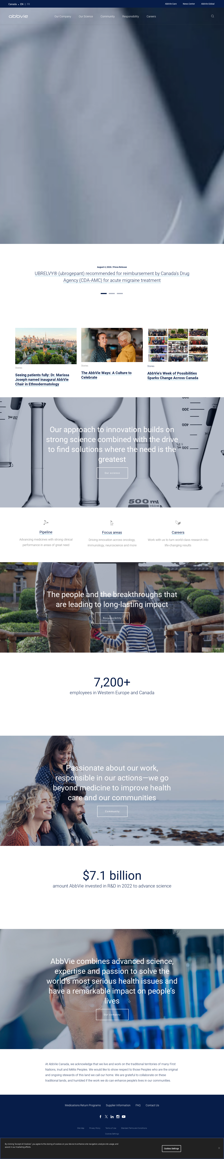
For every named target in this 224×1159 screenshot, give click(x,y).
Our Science (86, 16)
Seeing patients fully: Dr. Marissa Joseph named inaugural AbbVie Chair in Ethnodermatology (42, 379)
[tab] (104, 293)
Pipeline (45, 532)
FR (28, 4)
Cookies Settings (112, 1134)
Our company (112, 1014)
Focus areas (112, 532)
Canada (12, 4)
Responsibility (130, 16)
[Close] (219, 1148)
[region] (112, 1148)
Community (108, 16)
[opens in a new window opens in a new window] (46, 522)
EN (21, 4)
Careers (151, 16)
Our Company (63, 16)
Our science (112, 473)
